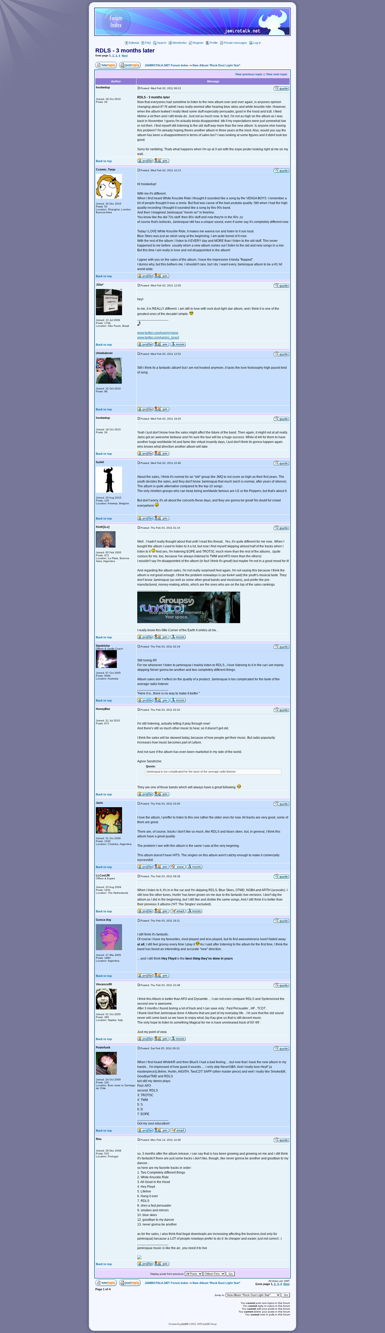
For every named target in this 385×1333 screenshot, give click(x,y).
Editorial (134, 42)
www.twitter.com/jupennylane (157, 333)
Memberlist (179, 42)
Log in (257, 42)
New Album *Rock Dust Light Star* (216, 65)
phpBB (184, 1324)
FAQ (148, 42)
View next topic (276, 74)
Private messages (235, 42)
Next (125, 55)
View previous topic (248, 74)
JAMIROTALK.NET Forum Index (166, 65)
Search (161, 42)
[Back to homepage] (192, 34)
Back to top (104, 161)
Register (198, 42)
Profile (214, 42)
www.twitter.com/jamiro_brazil (158, 337)
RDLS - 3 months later (125, 50)
